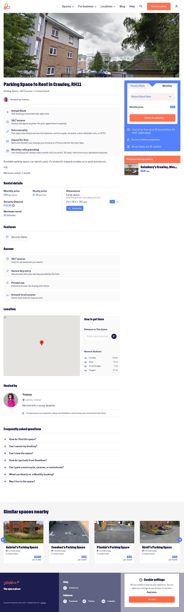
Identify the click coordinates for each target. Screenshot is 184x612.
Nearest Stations (92, 351)
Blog (122, 6)
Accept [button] (152, 599)
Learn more (144, 133)
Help (132, 6)
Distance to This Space (95, 329)
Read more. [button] (152, 592)
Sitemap (43, 603)
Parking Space (11, 91)
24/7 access (26, 91)
